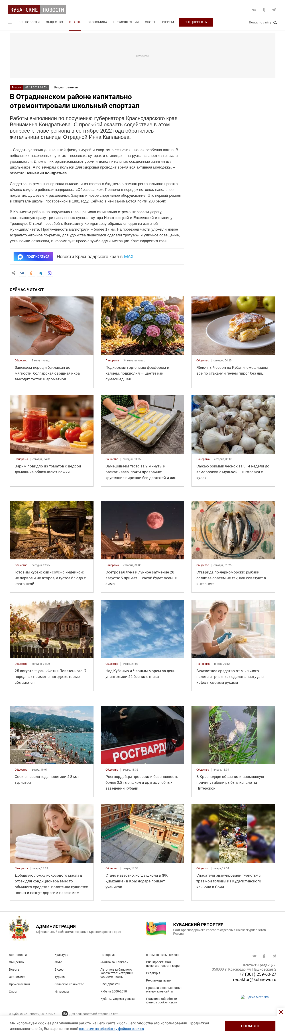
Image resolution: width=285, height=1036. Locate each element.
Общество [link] (21, 360)
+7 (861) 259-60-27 (257, 974)
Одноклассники (264, 9)
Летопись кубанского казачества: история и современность (116, 973)
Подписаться (37, 256)
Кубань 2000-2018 (113, 991)
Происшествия (126, 22)
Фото (58, 962)
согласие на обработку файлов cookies (111, 1029)
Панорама (108, 955)
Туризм (167, 22)
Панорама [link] (112, 360)
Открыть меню (10, 23)
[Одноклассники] (31, 273)
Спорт (150, 22)
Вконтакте (253, 9)
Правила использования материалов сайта (164, 989)
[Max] (49, 273)
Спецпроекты (196, 22)
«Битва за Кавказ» (114, 962)
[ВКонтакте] (22, 273)
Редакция (153, 973)
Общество (54, 22)
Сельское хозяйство (69, 984)
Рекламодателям (158, 980)
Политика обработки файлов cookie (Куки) (161, 1000)
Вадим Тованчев (66, 87)
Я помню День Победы (162, 955)
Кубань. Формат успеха (117, 999)
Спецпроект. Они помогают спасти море (162, 963)
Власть (75, 22)
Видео (59, 969)
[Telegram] (40, 273)
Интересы (62, 991)
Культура (61, 955)
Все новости (29, 22)
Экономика (97, 22)
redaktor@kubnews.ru (254, 979)
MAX (129, 256)
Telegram (274, 9)
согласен (250, 1026)
